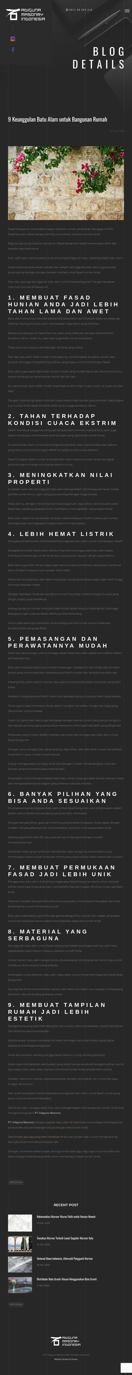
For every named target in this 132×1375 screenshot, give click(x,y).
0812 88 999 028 (81, 9)
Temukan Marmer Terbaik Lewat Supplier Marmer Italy (65, 1238)
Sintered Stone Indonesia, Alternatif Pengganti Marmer (65, 1258)
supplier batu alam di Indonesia (65, 1122)
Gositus (74, 1359)
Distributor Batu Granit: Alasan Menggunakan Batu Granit (67, 1279)
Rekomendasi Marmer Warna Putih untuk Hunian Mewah (66, 1216)
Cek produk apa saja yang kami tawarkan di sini (38, 1136)
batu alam (16, 1182)
